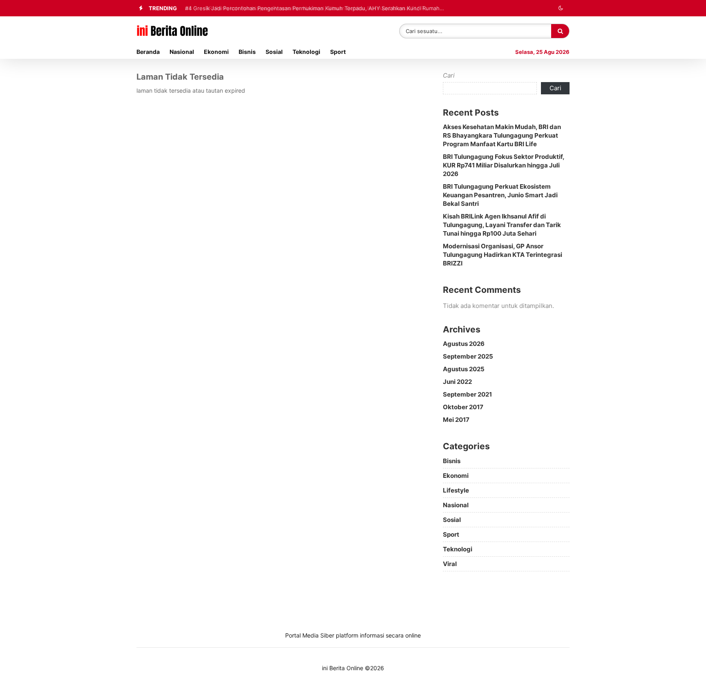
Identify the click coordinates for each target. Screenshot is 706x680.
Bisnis (247, 51)
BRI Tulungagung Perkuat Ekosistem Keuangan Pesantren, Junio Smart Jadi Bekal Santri (500, 195)
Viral (450, 564)
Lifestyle (456, 490)
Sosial (274, 51)
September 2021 (467, 394)
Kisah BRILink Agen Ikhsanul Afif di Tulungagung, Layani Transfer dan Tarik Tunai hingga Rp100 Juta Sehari (502, 224)
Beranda (148, 51)
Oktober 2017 (463, 407)
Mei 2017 (456, 420)
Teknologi (306, 51)
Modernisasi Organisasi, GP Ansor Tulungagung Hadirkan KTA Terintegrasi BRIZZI (502, 254)
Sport (338, 51)
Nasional (182, 51)
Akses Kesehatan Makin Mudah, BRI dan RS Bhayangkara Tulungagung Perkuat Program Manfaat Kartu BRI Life (502, 135)
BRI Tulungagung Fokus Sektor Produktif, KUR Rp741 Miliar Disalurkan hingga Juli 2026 (503, 165)
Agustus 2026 (464, 344)
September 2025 (468, 356)
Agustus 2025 (464, 369)
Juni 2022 (457, 382)
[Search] (560, 30)
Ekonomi (216, 51)
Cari (449, 75)
